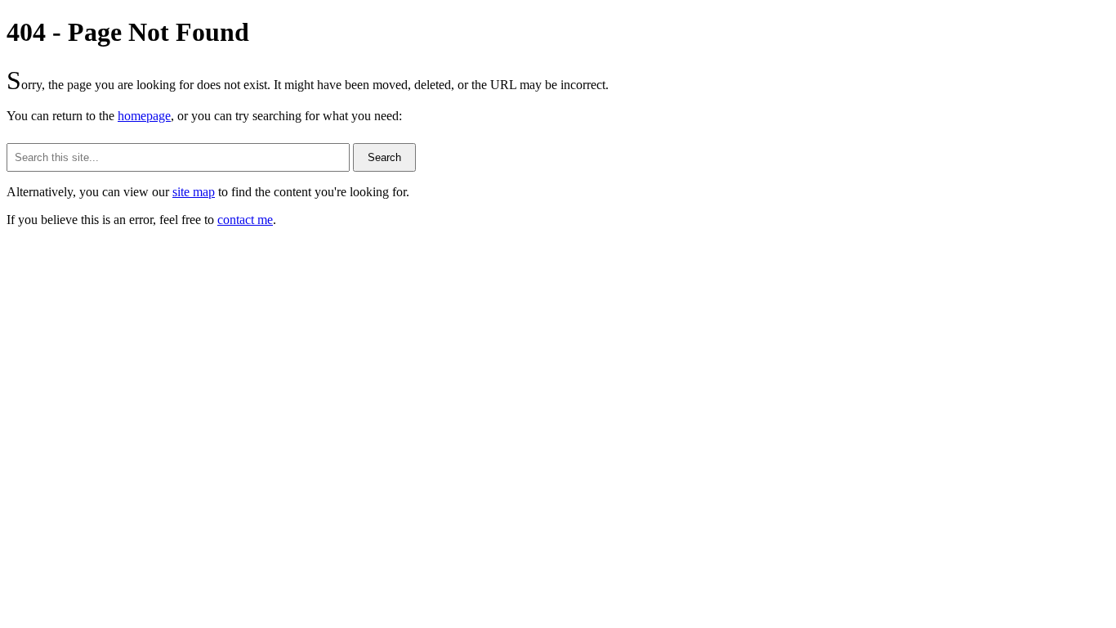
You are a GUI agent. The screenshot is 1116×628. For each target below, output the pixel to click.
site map (193, 192)
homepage (144, 116)
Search (384, 157)
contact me (245, 220)
